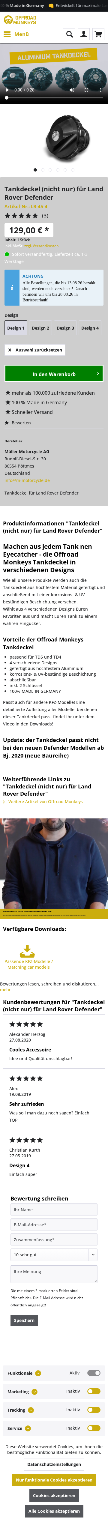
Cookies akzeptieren (54, 1495)
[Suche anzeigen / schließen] (69, 34)
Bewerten (20, 423)
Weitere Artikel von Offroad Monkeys (45, 801)
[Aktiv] (93, 1373)
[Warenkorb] (98, 34)
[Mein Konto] (84, 34)
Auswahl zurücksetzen (39, 350)
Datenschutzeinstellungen (54, 1464)
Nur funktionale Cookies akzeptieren (54, 1480)
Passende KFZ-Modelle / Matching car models (28, 964)
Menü (21, 34)
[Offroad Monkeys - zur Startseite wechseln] (20, 20)
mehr (5, 989)
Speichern (24, 1320)
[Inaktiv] (93, 1391)
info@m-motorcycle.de (27, 480)
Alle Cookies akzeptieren (54, 1511)
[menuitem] (16, 34)
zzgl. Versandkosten (41, 245)
